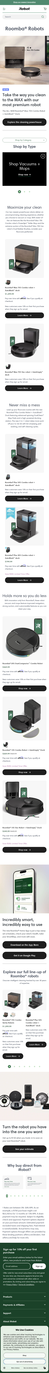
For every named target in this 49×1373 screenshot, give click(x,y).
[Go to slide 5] (29, 1066)
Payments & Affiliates (14, 1304)
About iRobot (9, 1321)
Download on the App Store (25, 944)
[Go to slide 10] (42, 1196)
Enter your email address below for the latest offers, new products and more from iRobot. (23, 1259)
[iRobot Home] (24, 9)
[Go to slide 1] (19, 191)
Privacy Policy (11, 1284)
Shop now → (24, 174)
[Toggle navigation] (4, 8)
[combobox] (24, 16)
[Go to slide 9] (38, 1196)
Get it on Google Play (24, 955)
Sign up (39, 1266)
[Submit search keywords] (42, 16)
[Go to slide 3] (29, 191)
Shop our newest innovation (24, 2)
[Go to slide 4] (24, 1066)
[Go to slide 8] (34, 1196)
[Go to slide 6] (34, 1066)
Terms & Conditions (26, 1284)
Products (7, 1296)
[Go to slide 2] (24, 191)
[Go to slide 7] (39, 1066)
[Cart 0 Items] (46, 8)
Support (7, 1313)
